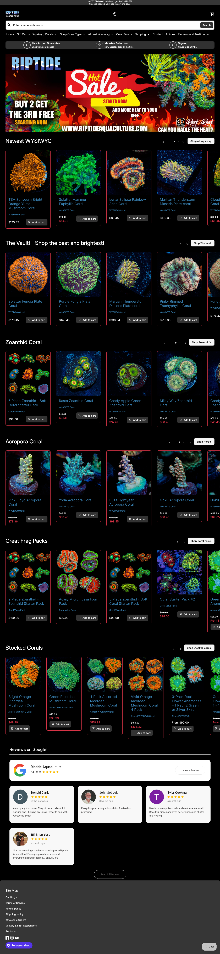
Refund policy (13, 908)
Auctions (11, 931)
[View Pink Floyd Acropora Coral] (28, 473)
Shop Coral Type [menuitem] (70, 34)
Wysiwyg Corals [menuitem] (42, 34)
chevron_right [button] (184, 142)
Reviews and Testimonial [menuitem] (193, 34)
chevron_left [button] (163, 142)
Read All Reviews (113, 875)
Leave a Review (193, 771)
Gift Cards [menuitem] (23, 34)
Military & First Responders (21, 925)
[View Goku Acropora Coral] (179, 473)
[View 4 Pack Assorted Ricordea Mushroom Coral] (104, 674)
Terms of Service (15, 902)
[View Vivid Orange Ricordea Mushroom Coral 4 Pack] (145, 674)
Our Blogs (11, 897)
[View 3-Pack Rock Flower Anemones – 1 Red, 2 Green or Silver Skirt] (186, 674)
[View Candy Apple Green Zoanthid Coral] (129, 373)
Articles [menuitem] (170, 34)
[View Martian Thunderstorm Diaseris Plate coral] (179, 172)
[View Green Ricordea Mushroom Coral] (64, 674)
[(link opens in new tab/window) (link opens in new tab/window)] (110, 93)
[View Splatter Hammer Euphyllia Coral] (78, 172)
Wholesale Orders (16, 919)
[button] (174, 141)
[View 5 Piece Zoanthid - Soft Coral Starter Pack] (28, 373)
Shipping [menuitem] (140, 34)
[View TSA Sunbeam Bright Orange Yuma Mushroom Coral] (28, 172)
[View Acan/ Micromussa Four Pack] (78, 572)
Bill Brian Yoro (40, 835)
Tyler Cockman (177, 793)
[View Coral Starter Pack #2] (179, 572)
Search (206, 25)
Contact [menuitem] (158, 34)
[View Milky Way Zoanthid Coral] (179, 373)
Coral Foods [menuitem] (124, 34)
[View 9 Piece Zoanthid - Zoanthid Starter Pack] (28, 572)
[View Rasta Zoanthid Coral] (78, 373)
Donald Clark (40, 793)
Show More (52, 857)
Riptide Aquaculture (46, 767)
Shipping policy (15, 914)
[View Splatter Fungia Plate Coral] (28, 274)
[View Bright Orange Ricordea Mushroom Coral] (23, 674)
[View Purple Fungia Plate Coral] (78, 274)
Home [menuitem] (10, 34)
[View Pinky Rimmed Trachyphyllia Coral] (179, 274)
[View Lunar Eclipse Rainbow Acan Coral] (129, 172)
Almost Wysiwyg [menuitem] (99, 34)
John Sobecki (108, 793)
